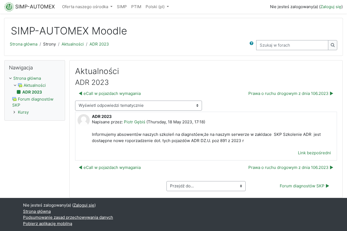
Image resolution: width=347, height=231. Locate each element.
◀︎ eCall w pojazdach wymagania (110, 93)
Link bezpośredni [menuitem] (314, 152)
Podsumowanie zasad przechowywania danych (68, 217)
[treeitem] (34, 78)
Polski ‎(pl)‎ (156, 6)
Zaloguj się (330, 6)
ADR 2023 (99, 44)
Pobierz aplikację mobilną (47, 223)
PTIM (136, 6)
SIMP (122, 6)
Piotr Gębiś (134, 121)
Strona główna (23, 44)
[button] (252, 45)
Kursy (23, 112)
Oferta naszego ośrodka (85, 6)
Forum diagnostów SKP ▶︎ (304, 185)
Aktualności (73, 44)
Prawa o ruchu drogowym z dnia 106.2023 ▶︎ (290, 93)
